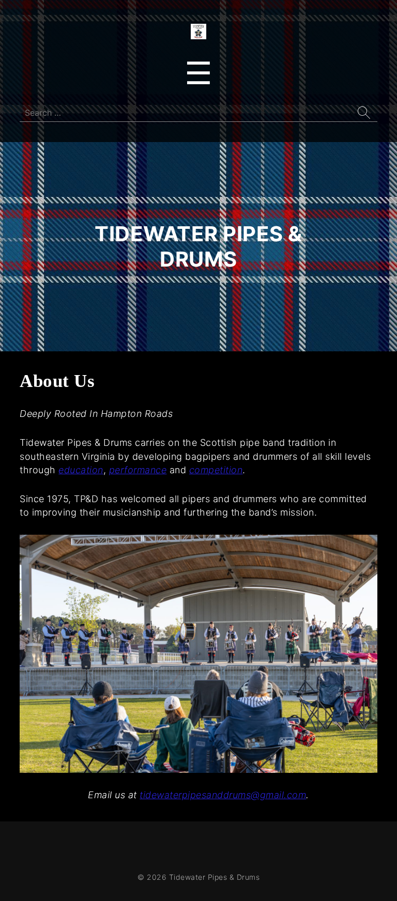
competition (216, 469)
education (80, 469)
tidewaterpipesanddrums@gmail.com (223, 794)
